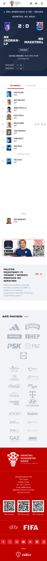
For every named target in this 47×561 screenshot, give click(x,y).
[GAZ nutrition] (14, 438)
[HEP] (33, 336)
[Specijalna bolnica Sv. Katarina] (33, 430)
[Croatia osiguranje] (14, 377)
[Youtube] (23, 541)
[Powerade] (14, 403)
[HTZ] (14, 369)
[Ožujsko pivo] (33, 327)
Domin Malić (19, 139)
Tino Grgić (18, 160)
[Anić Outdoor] (14, 422)
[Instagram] (16, 541)
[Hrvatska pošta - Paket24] (33, 369)
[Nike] (14, 327)
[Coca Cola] (14, 386)
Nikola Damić (19, 123)
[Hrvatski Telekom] (33, 394)
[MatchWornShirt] (33, 438)
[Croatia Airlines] (33, 377)
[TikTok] (43, 541)
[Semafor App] (23, 256)
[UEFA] (13, 527)
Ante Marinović (20, 220)
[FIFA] (31, 527)
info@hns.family (26, 487)
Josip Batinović (20, 131)
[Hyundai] (33, 403)
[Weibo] (30, 541)
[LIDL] (23, 355)
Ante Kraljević (19, 100)
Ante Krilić (18, 146)
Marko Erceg (19, 108)
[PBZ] (33, 346)
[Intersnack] (33, 386)
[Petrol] (14, 336)
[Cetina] (14, 394)
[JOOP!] (14, 413)
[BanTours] (14, 430)
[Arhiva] (41, 3)
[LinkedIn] (37, 541)
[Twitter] (10, 541)
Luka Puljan (18, 93)
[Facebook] (3, 541)
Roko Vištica (19, 116)
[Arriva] (33, 422)
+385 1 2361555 (24, 485)
